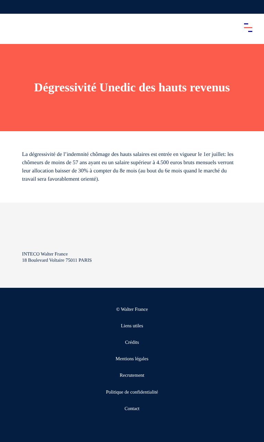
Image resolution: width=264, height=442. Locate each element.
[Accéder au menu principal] (248, 27)
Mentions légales (132, 359)
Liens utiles (132, 326)
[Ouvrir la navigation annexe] (11, 7)
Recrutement (132, 375)
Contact (132, 408)
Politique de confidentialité (132, 392)
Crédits (132, 342)
